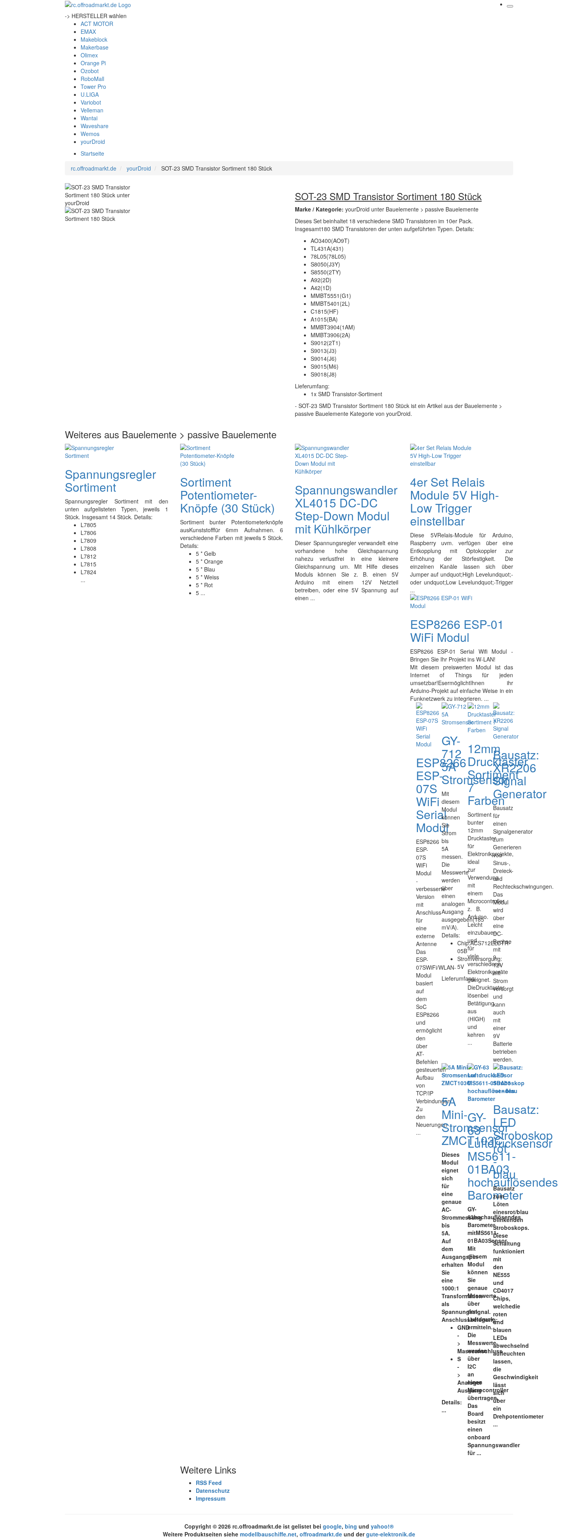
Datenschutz (213, 1490)
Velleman (92, 110)
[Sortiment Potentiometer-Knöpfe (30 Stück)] (211, 454)
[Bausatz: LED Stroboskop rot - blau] (509, 1078)
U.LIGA (90, 94)
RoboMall (92, 79)
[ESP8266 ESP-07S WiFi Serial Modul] (427, 724)
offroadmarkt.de (321, 1534)
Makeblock (94, 39)
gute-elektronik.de (390, 1534)
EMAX (88, 31)
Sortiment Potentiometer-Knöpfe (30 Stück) (227, 494)
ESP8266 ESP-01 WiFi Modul (457, 630)
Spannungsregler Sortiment (110, 480)
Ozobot (90, 71)
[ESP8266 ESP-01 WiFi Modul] (441, 601)
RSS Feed (209, 1483)
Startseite (92, 153)
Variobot (91, 102)
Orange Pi (93, 63)
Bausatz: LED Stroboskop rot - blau (523, 1141)
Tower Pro (93, 86)
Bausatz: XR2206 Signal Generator (520, 774)
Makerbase (95, 47)
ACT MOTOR (97, 24)
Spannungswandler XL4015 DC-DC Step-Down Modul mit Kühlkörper (346, 509)
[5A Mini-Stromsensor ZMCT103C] (459, 1074)
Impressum (210, 1498)
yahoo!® (382, 1526)
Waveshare (95, 126)
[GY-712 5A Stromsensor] (457, 713)
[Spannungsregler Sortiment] (96, 450)
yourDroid (93, 141)
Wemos (90, 134)
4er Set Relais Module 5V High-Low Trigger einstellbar (454, 501)
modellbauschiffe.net (268, 1534)
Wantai (89, 118)
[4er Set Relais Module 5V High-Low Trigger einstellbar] (441, 454)
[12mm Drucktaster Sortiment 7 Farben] (482, 717)
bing (351, 1526)
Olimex (89, 55)
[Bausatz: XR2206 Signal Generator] (506, 720)
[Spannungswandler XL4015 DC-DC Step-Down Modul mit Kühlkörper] (326, 458)
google (332, 1526)
